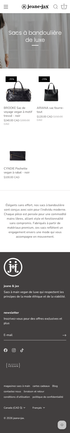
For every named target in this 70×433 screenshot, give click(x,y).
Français (37, 407)
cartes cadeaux (41, 386)
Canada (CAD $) (13, 407)
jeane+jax (18, 418)
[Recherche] (56, 7)
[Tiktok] (22, 350)
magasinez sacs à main (17, 386)
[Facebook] (5, 350)
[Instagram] (14, 350)
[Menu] (6, 7)
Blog (55, 386)
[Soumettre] (64, 335)
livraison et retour (34, 391)
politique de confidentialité (47, 397)
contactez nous (12, 391)
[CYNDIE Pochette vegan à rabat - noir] (18, 150)
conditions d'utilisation (17, 397)
